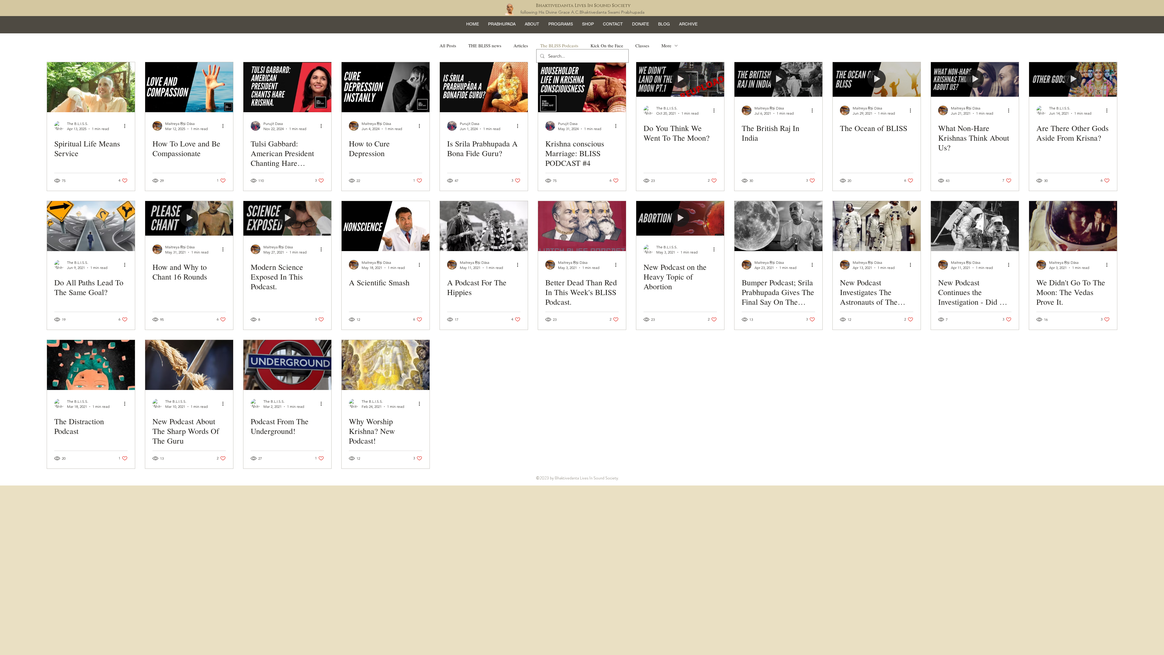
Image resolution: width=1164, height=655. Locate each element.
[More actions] (126, 125)
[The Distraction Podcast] (91, 365)
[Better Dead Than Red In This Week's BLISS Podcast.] (582, 226)
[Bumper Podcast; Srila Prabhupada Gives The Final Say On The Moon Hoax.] (778, 226)
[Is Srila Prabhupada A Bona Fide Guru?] (484, 87)
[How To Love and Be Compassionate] (189, 87)
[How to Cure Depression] (386, 87)
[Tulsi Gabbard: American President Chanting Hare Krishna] (287, 87)
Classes (642, 45)
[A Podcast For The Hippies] (484, 226)
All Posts (448, 45)
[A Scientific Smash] (386, 226)
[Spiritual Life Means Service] (91, 87)
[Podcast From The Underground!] (287, 365)
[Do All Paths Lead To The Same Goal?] (91, 226)
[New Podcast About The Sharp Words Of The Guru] (189, 365)
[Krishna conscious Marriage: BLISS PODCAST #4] (582, 87)
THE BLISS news (484, 45)
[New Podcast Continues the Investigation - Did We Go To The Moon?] (975, 226)
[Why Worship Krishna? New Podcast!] (386, 365)
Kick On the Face (606, 45)
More (666, 45)
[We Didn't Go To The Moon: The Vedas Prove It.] (1073, 226)
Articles (520, 45)
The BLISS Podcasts (559, 45)
